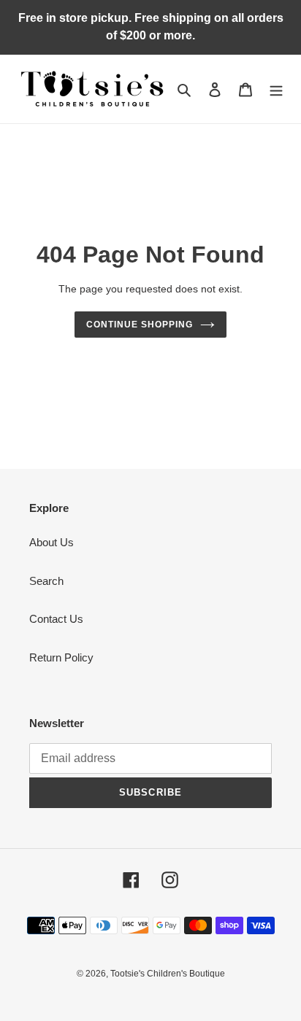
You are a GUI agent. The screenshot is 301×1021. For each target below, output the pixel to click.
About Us (51, 542)
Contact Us (56, 619)
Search (46, 581)
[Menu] (276, 89)
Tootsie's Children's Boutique (167, 973)
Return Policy (61, 657)
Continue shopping (139, 324)
